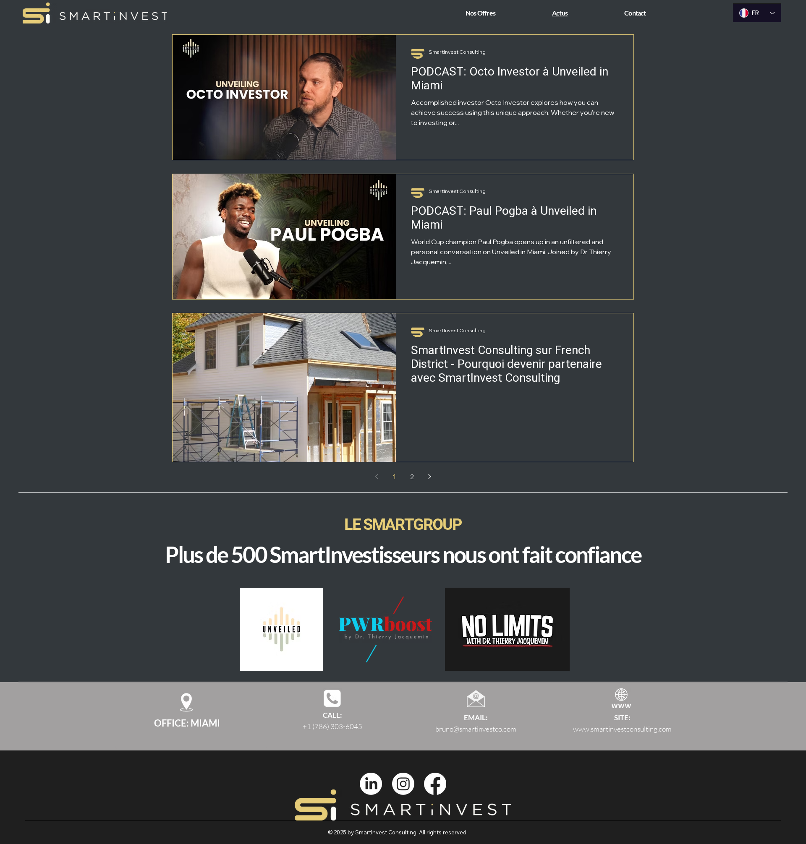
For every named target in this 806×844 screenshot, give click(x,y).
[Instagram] (403, 784)
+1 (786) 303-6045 (332, 726)
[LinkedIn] (371, 784)
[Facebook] (435, 784)
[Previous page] (376, 476)
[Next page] (429, 476)
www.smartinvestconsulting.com (622, 728)
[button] (502, 13)
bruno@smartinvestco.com (475, 728)
